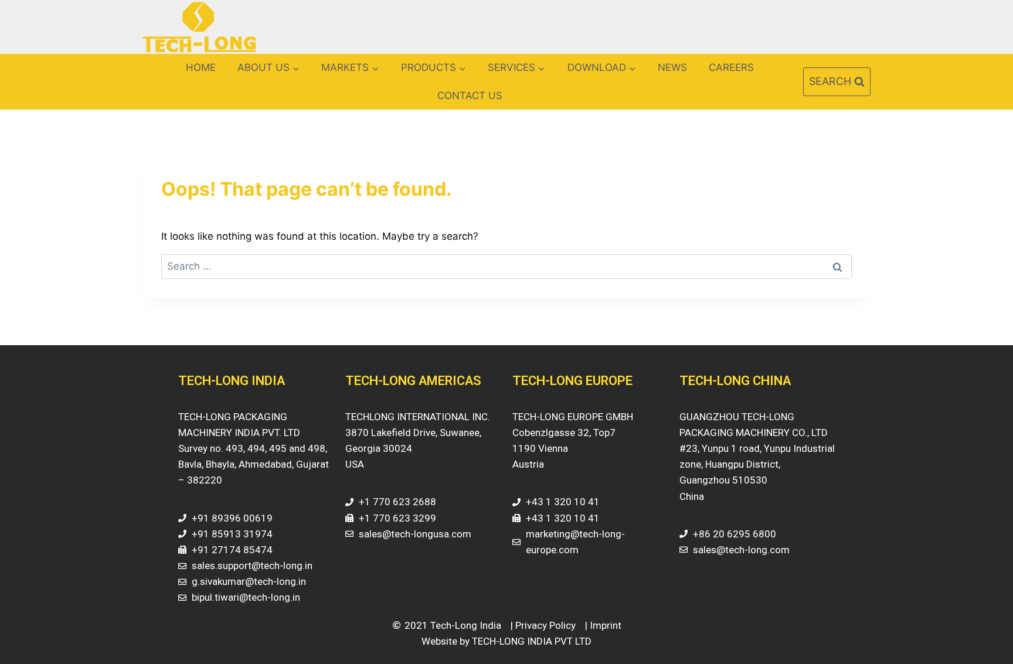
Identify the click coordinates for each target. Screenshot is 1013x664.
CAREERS (731, 67)
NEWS (672, 67)
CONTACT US (469, 95)
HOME (201, 67)
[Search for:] (506, 266)
